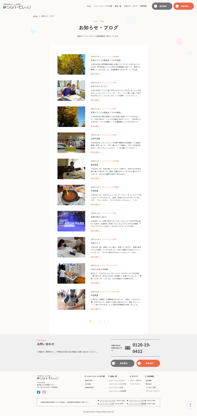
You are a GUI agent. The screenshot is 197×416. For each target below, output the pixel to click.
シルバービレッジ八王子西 (110, 291)
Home (89, 6)
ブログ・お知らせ (136, 380)
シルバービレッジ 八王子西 (137, 400)
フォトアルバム (135, 384)
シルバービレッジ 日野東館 (137, 404)
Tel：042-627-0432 (43, 387)
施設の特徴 (88, 380)
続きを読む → (96, 73)
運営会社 (148, 384)
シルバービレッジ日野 (109, 83)
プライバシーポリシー (153, 391)
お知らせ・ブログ (130, 6)
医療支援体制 (89, 387)
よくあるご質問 (151, 387)
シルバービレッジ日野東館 (110, 56)
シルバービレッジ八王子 (109, 265)
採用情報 (143, 6)
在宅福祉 (88, 384)
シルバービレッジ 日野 (106, 404)
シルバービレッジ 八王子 (107, 400)
